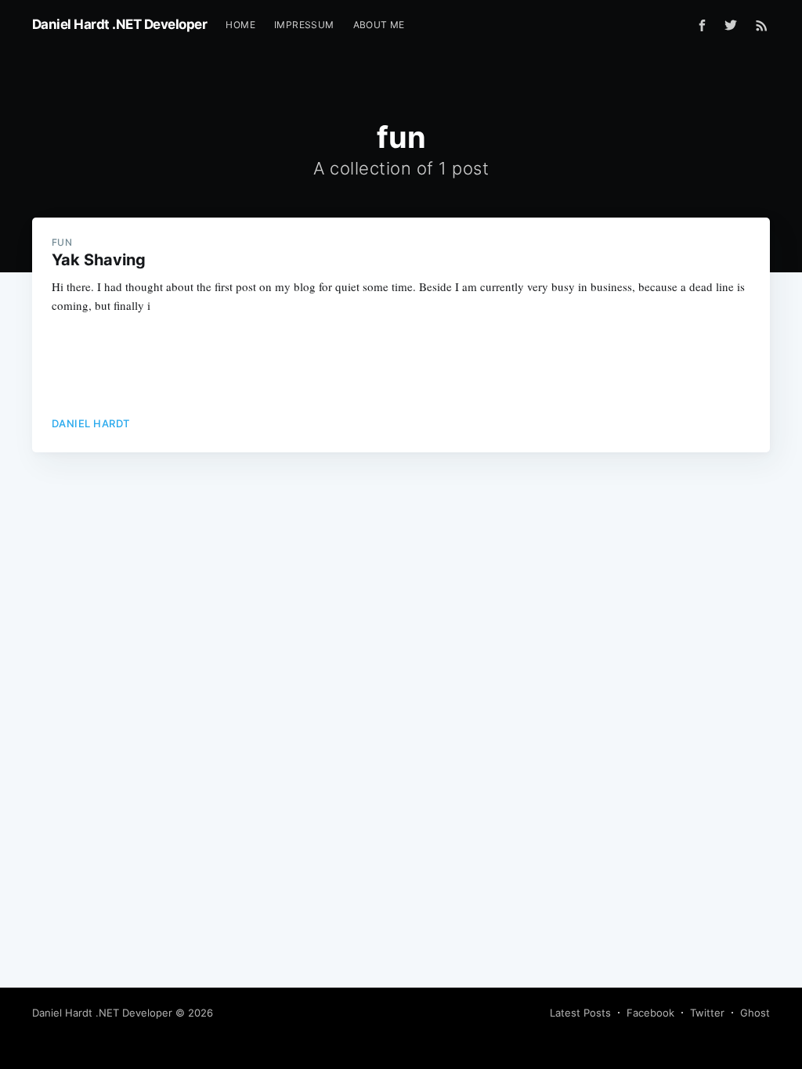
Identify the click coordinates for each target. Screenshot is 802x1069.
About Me (379, 25)
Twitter (707, 1012)
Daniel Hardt (91, 423)
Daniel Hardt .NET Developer (120, 24)
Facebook (650, 1012)
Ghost (755, 1012)
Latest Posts (580, 1012)
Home (240, 25)
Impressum (304, 25)
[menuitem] (240, 24)
